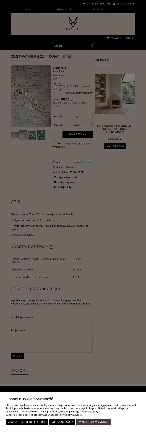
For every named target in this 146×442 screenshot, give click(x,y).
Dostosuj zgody (62, 422)
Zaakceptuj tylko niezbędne (27, 422)
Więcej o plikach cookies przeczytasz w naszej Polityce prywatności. (44, 414)
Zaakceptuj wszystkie (93, 422)
